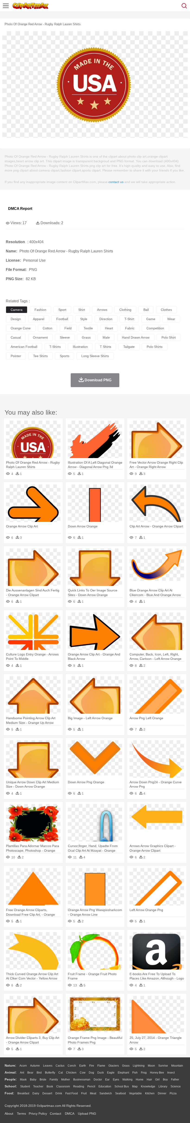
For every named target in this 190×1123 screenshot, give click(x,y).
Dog (91, 1072)
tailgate (129, 347)
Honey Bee (157, 1072)
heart (109, 328)
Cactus (60, 1065)
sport (62, 310)
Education (104, 1086)
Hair (149, 1079)
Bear (30, 1072)
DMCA (69, 1113)
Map (135, 1086)
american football (24, 347)
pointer (16, 356)
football (62, 319)
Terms (21, 1113)
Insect (171, 1072)
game (150, 319)
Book (50, 1086)
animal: (11, 1072)
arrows (102, 310)
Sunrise (163, 1065)
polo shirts (154, 347)
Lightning (139, 1065)
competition (155, 328)
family (54, 1079)
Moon (151, 1065)
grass (86, 337)
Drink (58, 1093)
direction (105, 319)
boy (165, 1079)
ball (146, 310)
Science (176, 1086)
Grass (126, 1065)
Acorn (23, 1065)
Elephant (123, 1072)
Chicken (71, 1072)
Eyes (116, 1079)
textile (88, 328)
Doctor (98, 1079)
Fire (91, 1065)
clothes (166, 310)
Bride (43, 1079)
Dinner (162, 1093)
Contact (55, 1113)
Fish (135, 1072)
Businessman (81, 1079)
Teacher (38, 1086)
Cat (60, 1072)
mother (65, 1079)
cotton (47, 328)
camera (16, 310)
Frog (144, 1072)
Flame (101, 1065)
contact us (116, 182)
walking (127, 1079)
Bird (39, 1072)
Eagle (110, 1072)
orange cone (21, 328)
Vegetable (135, 1093)
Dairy (35, 1093)
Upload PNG (87, 1113)
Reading (78, 1086)
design (16, 319)
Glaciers (113, 1065)
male (106, 337)
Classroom (63, 1086)
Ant (22, 1072)
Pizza (173, 1093)
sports (64, 356)
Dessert (47, 1093)
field (68, 328)
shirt (81, 310)
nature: (10, 1065)
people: (11, 1079)
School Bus (121, 1086)
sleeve (65, 337)
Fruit (84, 1093)
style (83, 319)
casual (16, 337)
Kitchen (150, 1093)
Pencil (91, 1086)
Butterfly (50, 1072)
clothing (125, 310)
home (139, 1079)
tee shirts (40, 356)
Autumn (35, 1065)
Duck (100, 1072)
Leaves (47, 1065)
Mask (23, 1079)
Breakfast (23, 1093)
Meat (93, 1093)
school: (11, 1086)
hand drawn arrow (135, 337)
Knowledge (148, 1086)
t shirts (105, 347)
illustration (80, 347)
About (9, 1113)
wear (171, 319)
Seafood (120, 1093)
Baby (33, 1079)
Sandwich (105, 1093)
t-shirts (55, 347)
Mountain (177, 1065)
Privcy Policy (38, 1113)
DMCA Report (20, 209)
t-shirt (129, 319)
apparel (38, 319)
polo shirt (169, 337)
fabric (129, 328)
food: (9, 1093)
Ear (107, 1079)
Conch (72, 1065)
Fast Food (71, 1093)
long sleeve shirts (95, 356)
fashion (40, 310)
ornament (40, 337)
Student (25, 1086)
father (175, 1079)
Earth (82, 1065)
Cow (83, 1072)
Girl (157, 1079)
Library (162, 1086)
